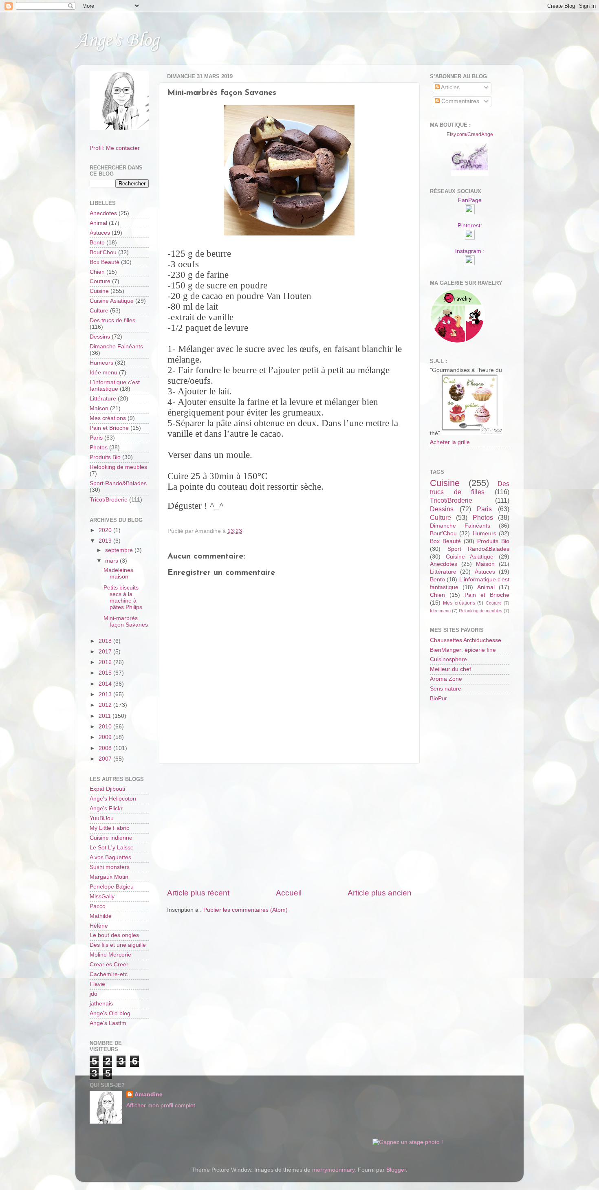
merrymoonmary (333, 1170)
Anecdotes (103, 213)
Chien (97, 272)
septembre (119, 550)
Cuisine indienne (111, 838)
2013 (106, 694)
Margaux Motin (109, 877)
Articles (450, 87)
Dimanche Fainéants (116, 346)
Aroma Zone (446, 679)
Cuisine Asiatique (112, 301)
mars (112, 561)
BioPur (438, 698)
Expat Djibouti (107, 789)
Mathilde (101, 916)
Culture (99, 311)
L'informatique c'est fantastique (115, 385)
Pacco (98, 906)
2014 (106, 684)
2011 (105, 716)
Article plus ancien (380, 893)
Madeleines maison (118, 573)
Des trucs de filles (112, 320)
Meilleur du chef (450, 669)
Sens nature (445, 689)
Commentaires (459, 101)
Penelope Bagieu (112, 887)
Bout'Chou (103, 252)
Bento (97, 243)
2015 (106, 673)
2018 (106, 641)
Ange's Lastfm (108, 1023)
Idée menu (103, 373)
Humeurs (101, 363)
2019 (106, 541)
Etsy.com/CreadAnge (470, 134)
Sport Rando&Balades (118, 483)
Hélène (99, 926)
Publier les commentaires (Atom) (245, 910)
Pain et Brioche (109, 428)
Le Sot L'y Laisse (112, 848)
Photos (99, 447)
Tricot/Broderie (109, 500)
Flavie (97, 984)
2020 (106, 530)
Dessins (100, 337)
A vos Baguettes (110, 857)
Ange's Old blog (110, 1013)
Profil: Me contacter (115, 148)
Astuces (100, 233)
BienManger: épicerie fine (463, 650)
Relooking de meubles (118, 467)
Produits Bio (105, 457)
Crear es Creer (109, 964)
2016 (106, 662)
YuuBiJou (102, 818)
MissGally (102, 896)
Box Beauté (104, 262)
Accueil (289, 893)
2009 (106, 737)
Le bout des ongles (114, 935)
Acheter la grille (450, 442)
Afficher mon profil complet (160, 1105)
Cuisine (99, 291)
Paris (96, 438)
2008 (106, 748)
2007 (106, 759)
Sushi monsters (110, 867)
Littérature (103, 399)
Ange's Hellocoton (113, 799)
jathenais (101, 1004)
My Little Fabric (109, 828)
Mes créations (108, 418)
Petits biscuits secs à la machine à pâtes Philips (123, 598)
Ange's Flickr (106, 808)
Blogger (396, 1170)
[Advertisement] (289, 826)
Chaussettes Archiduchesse (465, 640)
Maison (99, 408)
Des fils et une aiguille (118, 945)
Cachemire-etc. (109, 974)
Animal (98, 223)
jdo (93, 994)
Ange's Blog (117, 40)
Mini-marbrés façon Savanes (126, 621)
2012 (106, 705)
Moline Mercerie (110, 955)
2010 (106, 727)
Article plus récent (198, 893)
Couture (100, 281)
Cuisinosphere (448, 659)
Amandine (148, 1094)
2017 (106, 652)
